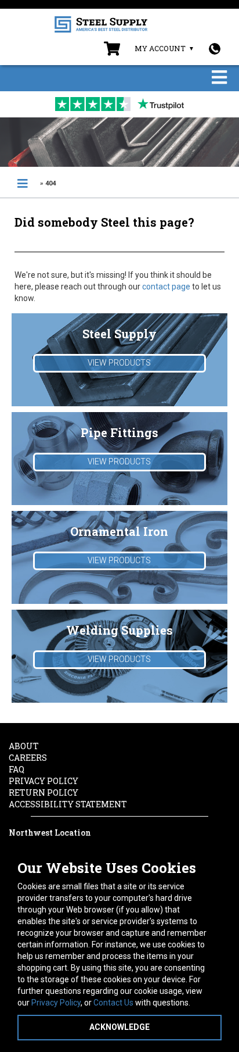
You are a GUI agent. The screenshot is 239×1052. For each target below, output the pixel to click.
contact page (166, 286)
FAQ (16, 769)
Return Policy (43, 792)
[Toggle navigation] (219, 78)
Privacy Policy (56, 1002)
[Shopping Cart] (112, 51)
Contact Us (113, 1002)
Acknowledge (119, 1027)
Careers (28, 757)
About (24, 746)
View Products (119, 362)
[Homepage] (22, 184)
